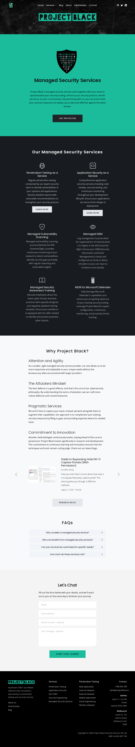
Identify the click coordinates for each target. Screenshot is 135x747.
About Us (12, 702)
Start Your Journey (67, 654)
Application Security (57, 690)
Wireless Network (87, 705)
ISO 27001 (53, 694)
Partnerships (80, 5)
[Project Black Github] (118, 5)
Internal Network (86, 690)
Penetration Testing (57, 686)
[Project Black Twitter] (122, 5)
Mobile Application (87, 697)
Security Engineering (58, 697)
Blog (61, 5)
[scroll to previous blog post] (16, 474)
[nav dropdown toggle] (55, 5)
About (69, 5)
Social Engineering (87, 701)
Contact (93, 5)
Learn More (42, 209)
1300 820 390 (121, 686)
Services (50, 5)
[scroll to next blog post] (119, 474)
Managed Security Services (61, 701)
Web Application (86, 686)
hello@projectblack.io (119, 690)
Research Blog (67, 502)
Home (41, 5)
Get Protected (67, 118)
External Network (86, 694)
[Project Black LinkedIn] (126, 5)
